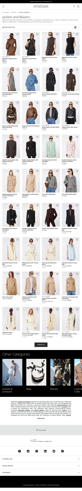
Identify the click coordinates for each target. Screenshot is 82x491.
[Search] (74, 6)
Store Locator (42, 430)
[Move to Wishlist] (18, 34)
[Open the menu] (3, 6)
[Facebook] (19, 451)
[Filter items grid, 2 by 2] (79, 27)
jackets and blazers (24, 402)
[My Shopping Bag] (78, 6)
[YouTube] (54, 451)
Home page (5, 12)
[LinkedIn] (45, 451)
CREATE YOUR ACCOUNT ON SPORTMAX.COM (41, 1)
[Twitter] (28, 451)
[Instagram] (36, 451)
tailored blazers (62, 405)
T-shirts (64, 410)
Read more (41, 418)
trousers (64, 407)
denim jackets (39, 410)
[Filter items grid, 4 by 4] (75, 27)
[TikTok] (62, 451)
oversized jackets (24, 410)
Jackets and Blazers (24, 12)
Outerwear (14, 12)
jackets (68, 415)
